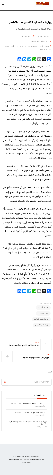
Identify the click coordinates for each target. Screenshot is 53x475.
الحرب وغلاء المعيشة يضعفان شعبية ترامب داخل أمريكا (27, 403)
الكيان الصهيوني (31, 46)
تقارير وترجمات (35, 41)
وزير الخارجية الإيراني (41, 325)
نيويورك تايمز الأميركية (16, 46)
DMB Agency (24, 459)
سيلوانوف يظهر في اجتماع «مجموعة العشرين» (30, 412)
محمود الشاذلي (43, 36)
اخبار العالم (45, 41)
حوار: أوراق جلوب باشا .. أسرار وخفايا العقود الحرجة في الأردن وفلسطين (28, 422)
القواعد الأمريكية (43, 46)
